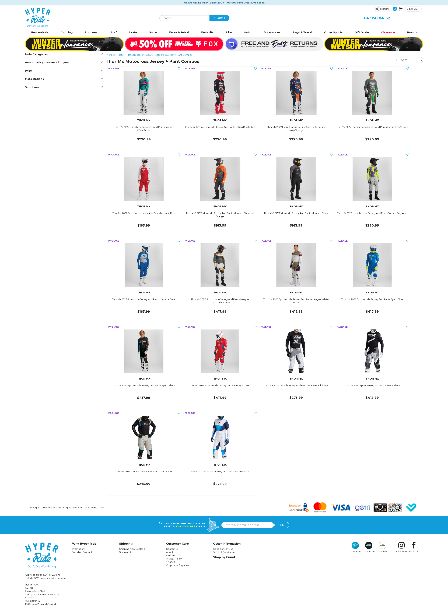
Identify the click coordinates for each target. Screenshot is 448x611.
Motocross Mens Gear (139, 54)
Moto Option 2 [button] (34, 79)
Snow (153, 32)
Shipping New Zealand (132, 548)
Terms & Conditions (224, 552)
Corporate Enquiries (177, 565)
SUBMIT (282, 525)
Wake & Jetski (179, 32)
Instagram (401, 551)
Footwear (92, 32)
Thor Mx (110, 54)
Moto (247, 32)
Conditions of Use (223, 548)
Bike (229, 32)
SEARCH (219, 18)
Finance (170, 561)
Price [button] (28, 70)
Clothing (67, 32)
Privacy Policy (174, 558)
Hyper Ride (355, 551)
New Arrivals (40, 32)
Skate (133, 32)
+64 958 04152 (376, 18)
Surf (114, 32)
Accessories (272, 32)
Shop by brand (224, 557)
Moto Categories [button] (36, 54)
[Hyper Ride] (89, 17)
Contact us (172, 548)
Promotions (78, 548)
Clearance (388, 32)
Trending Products (82, 552)
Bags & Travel (302, 32)
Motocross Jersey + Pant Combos (173, 54)
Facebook (413, 551)
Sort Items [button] (32, 87)
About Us (171, 552)
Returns (170, 555)
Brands (412, 32)
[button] (382, 9)
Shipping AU (126, 552)
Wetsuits (207, 32)
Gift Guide (362, 32)
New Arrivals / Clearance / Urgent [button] (47, 62)
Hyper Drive (368, 551)
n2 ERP (102, 507)
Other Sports (333, 32)
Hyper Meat (382, 551)
